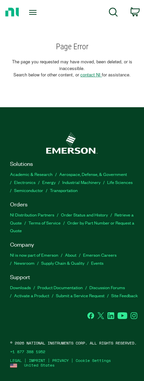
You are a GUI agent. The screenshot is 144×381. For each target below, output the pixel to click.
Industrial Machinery (81, 182)
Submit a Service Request (80, 295)
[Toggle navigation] (34, 12)
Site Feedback (124, 295)
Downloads (20, 287)
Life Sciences (120, 182)
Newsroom (24, 263)
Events (97, 263)
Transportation (64, 190)
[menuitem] (113, 13)
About (70, 255)
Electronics (24, 182)
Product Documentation (60, 287)
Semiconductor (28, 190)
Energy (49, 182)
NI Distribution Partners (32, 214)
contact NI (91, 74)
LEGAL (16, 360)
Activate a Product (31, 295)
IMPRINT (37, 360)
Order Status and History (84, 214)
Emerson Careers (100, 255)
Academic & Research (31, 174)
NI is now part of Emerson (34, 255)
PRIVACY (60, 360)
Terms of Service (44, 222)
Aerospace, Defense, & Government (93, 174)
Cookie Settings (93, 360)
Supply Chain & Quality (62, 263)
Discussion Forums (107, 287)
